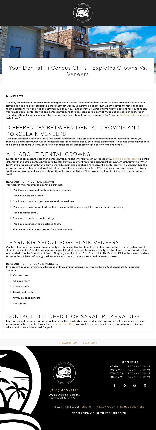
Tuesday (115, 369)
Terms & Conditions (132, 407)
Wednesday (117, 373)
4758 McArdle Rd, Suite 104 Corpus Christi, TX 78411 (64, 396)
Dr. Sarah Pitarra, (129, 114)
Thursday (116, 376)
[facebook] (115, 386)
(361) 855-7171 (64, 390)
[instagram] (145, 386)
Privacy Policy (106, 407)
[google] (125, 386)
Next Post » (90, 343)
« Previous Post (68, 343)
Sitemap (87, 407)
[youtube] (135, 386)
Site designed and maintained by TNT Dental (99, 413)
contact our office (63, 324)
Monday (115, 366)
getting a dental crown (126, 158)
